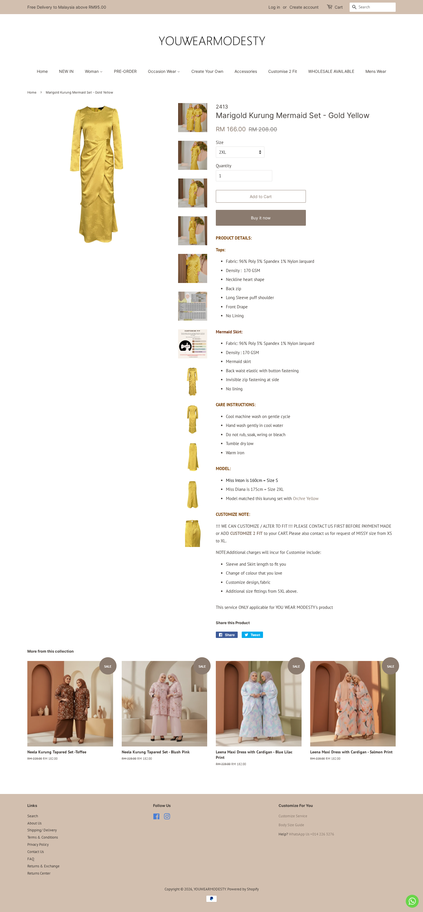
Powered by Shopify (243, 889)
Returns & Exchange (43, 866)
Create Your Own (207, 71)
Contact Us (35, 851)
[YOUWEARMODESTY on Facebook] (156, 817)
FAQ (30, 858)
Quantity (223, 165)
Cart (339, 7)
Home (42, 71)
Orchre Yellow (306, 498)
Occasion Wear (162, 71)
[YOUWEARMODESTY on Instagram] (167, 817)
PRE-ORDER (125, 71)
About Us (34, 823)
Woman (92, 71)
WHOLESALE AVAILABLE (331, 71)
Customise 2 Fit (282, 71)
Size (220, 142)
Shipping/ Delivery (42, 830)
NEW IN (66, 71)
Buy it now (260, 217)
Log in (274, 7)
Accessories (246, 71)
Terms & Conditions (42, 837)
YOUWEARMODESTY (210, 889)
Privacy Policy (38, 844)
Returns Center (38, 873)
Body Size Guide (291, 824)
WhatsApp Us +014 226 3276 (311, 834)
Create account (304, 7)
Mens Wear (375, 71)
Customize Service (293, 816)
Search (32, 816)
